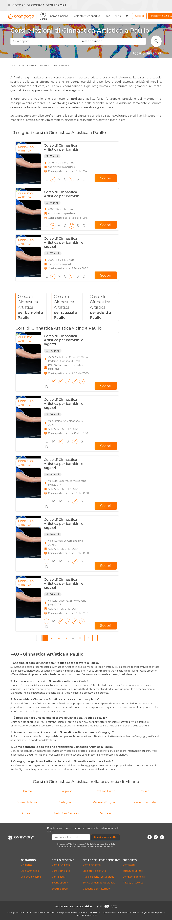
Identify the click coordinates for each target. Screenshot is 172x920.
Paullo (43, 65)
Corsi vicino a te (61, 870)
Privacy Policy (64, 846)
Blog (107, 16)
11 (80, 637)
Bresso (27, 791)
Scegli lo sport (60, 888)
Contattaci (129, 864)
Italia (12, 65)
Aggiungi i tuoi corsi (146, 53)
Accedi (139, 16)
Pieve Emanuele (145, 802)
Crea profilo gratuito (94, 870)
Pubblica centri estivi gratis (98, 876)
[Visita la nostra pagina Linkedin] (162, 837)
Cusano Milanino (27, 802)
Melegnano (66, 802)
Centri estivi (59, 876)
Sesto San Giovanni (66, 813)
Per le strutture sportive (86, 16)
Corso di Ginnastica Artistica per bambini (62, 147)
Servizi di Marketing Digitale (99, 882)
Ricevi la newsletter (105, 837)
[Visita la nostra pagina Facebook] (149, 837)
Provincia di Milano (27, 65)
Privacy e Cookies (133, 882)
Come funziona (59, 16)
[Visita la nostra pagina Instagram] (156, 837)
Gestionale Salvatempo (96, 888)
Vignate (105, 813)
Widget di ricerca (31, 876)
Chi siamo (26, 864)
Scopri (105, 178)
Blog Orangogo (30, 870)
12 (88, 637)
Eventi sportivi (60, 882)
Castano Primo (105, 791)
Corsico (144, 791)
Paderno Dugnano (105, 802)
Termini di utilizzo (133, 870)
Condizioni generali (134, 876)
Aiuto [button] (118, 16)
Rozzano (27, 813)
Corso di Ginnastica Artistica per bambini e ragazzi (63, 242)
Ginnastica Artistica (59, 65)
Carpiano (66, 791)
